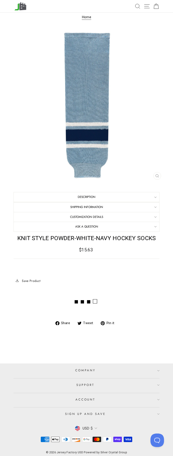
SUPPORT (85, 385)
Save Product (31, 281)
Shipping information (86, 207)
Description (86, 197)
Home (86, 17)
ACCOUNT (85, 399)
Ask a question (86, 226)
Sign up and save (85, 414)
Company (85, 370)
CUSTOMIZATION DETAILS (86, 217)
